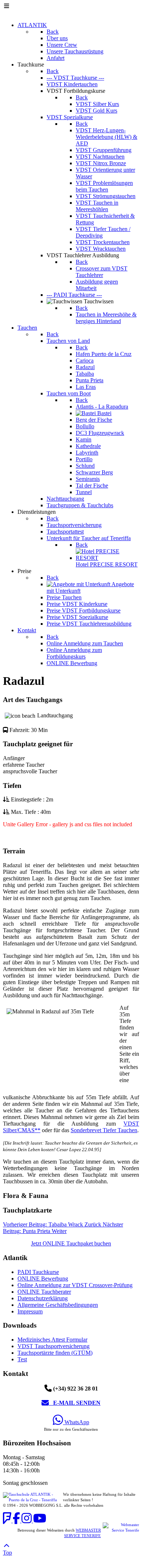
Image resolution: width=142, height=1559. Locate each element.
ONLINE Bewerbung (42, 1278)
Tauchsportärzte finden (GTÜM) (54, 1353)
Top (7, 1552)
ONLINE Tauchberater (44, 1292)
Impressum (30, 1311)
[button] (71, 851)
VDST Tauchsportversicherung (53, 1346)
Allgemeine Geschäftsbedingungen (57, 1305)
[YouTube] (39, 1520)
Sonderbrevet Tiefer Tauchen (104, 1130)
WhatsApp (76, 1422)
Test (22, 1359)
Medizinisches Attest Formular (52, 1339)
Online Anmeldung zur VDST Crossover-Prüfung (75, 1285)
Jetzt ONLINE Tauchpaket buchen (71, 1243)
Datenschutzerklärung (42, 1298)
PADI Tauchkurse (38, 1272)
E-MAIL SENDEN (74, 1403)
